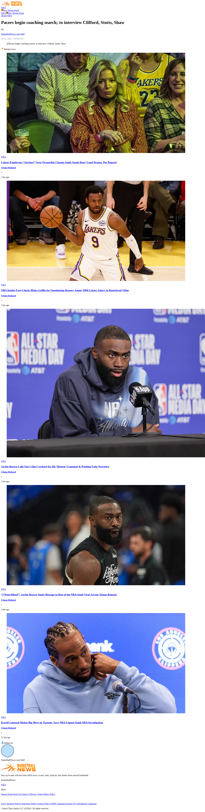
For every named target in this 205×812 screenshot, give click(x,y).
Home (4, 15)
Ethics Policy (49, 794)
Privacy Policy (37, 794)
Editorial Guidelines (88, 804)
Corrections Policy (28, 804)
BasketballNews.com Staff (13, 34)
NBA (3, 7)
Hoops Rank (6, 794)
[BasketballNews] (11, 5)
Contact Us (26, 794)
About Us (16, 794)
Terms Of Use (73, 804)
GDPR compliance (58, 804)
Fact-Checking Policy (10, 804)
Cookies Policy (43, 804)
